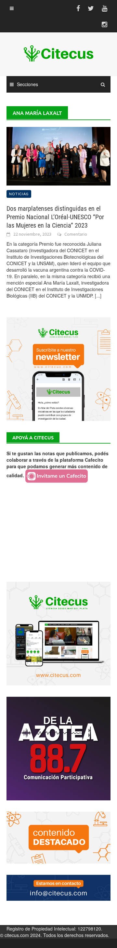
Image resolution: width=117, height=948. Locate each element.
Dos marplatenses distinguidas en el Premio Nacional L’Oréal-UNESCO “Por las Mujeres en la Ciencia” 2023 (55, 217)
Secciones (27, 84)
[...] (98, 295)
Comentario (75, 234)
